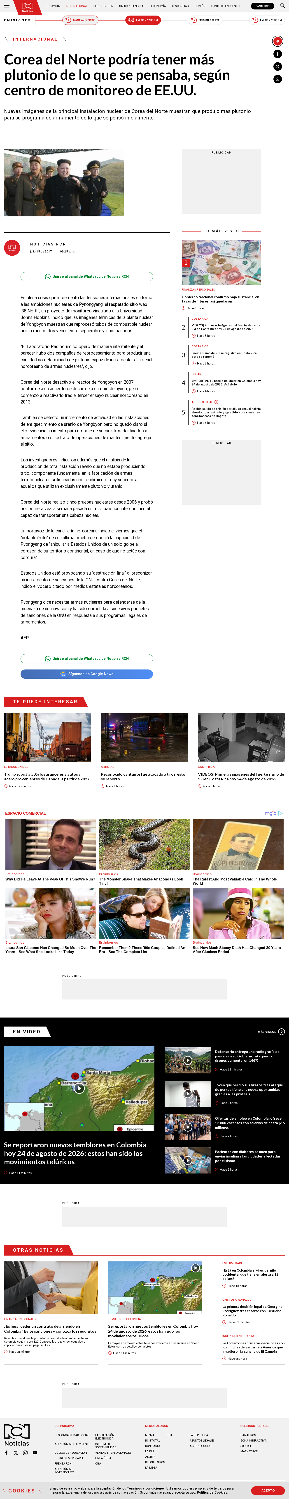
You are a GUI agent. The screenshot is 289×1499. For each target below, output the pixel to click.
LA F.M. (149, 1451)
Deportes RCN (103, 6)
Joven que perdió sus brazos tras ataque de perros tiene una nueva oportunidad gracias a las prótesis (249, 1089)
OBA (98, 1463)
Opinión (199, 6)
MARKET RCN (249, 1451)
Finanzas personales (198, 289)
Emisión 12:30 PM (147, 20)
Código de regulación (71, 1452)
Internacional (76, 6)
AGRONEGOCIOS (200, 1446)
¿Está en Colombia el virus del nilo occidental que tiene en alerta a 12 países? (250, 1274)
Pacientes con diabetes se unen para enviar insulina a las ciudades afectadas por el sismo (248, 1155)
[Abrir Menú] (6, 6)
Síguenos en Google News (90, 674)
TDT (169, 1435)
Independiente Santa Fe (240, 1336)
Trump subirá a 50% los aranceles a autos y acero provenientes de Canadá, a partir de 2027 (46, 776)
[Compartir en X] (277, 66)
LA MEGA (151, 1467)
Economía (158, 6)
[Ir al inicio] (27, 7)
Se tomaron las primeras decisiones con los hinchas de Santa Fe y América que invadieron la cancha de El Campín (253, 1347)
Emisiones (17, 20)
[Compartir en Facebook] (277, 54)
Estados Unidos (16, 766)
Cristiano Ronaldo (237, 1299)
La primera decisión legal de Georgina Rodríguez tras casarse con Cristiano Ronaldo (252, 1310)
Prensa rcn (63, 1463)
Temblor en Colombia (124, 1319)
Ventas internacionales (113, 1452)
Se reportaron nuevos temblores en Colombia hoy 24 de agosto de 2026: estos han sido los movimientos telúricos (75, 1153)
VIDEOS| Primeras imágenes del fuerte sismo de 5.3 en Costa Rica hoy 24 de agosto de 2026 (226, 327)
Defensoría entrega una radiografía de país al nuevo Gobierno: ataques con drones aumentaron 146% (247, 1055)
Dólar (196, 374)
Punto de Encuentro (226, 6)
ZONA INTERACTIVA (253, 1440)
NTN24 (149, 1435)
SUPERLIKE (247, 1446)
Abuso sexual (202, 402)
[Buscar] (282, 6)
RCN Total (152, 1440)
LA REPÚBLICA (199, 1435)
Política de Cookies (212, 1492)
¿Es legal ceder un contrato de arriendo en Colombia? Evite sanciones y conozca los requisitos (50, 1328)
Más (267, 1032)
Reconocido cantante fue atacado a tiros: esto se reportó (143, 776)
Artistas (107, 766)
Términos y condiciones (146, 1488)
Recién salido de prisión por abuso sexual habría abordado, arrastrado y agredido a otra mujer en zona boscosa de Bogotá (226, 412)
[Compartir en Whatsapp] (277, 79)
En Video (27, 1031)
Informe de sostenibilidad (106, 1445)
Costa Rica (200, 318)
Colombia (53, 6)
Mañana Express (84, 20)
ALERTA (150, 1456)
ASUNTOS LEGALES (202, 1440)
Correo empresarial (70, 1458)
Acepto (268, 1490)
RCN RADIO (152, 1446)
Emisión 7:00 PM (209, 20)
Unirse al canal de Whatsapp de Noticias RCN (91, 276)
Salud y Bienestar (132, 6)
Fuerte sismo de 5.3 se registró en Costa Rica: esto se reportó (224, 355)
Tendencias (180, 6)
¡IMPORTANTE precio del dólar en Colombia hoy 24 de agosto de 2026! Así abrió (226, 382)
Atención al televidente (72, 1444)
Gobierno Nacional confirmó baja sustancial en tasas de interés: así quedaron (220, 299)
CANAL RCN (263, 6)
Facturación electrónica (104, 1436)
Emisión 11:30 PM (271, 20)
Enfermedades (233, 1263)
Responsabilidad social (72, 1435)
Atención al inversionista (65, 1470)
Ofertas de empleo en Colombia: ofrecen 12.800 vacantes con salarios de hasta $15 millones (250, 1122)
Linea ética (103, 1458)
